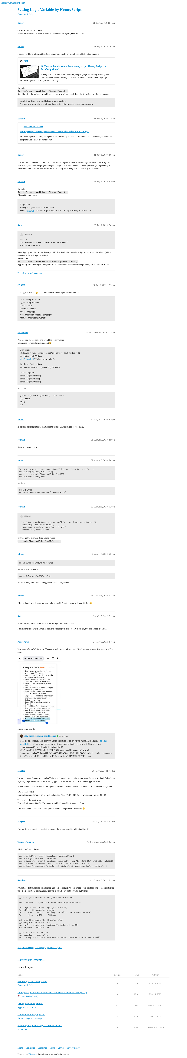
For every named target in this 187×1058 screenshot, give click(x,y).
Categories (30, 1048)
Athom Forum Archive (33, 126)
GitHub (27, 61)
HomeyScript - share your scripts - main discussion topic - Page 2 (54, 131)
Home (20, 1048)
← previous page (25, 959)
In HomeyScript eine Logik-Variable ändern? (40, 1025)
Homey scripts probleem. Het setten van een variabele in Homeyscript (52, 992)
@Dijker (30, 210)
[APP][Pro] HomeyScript (30, 1003)
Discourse (32, 1054)
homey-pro (31, 1007)
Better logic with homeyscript (30, 273)
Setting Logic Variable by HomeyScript (49, 9)
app (24, 1007)
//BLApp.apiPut (27, 359)
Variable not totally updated (31, 1014)
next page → (38, 959)
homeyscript (28, 1018)
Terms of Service (57, 1048)
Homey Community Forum (13, 3)
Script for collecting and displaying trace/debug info (40, 947)
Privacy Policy (73, 1048)
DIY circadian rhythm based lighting (40, 736)
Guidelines (42, 1048)
